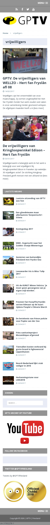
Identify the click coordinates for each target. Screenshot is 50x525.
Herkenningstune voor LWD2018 (27, 378)
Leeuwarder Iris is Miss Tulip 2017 (30, 272)
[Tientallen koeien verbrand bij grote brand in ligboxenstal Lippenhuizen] (8, 352)
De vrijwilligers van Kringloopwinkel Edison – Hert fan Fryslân (24, 150)
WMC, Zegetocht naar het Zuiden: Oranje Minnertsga (29, 244)
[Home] (16, 9)
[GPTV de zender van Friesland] (25, 20)
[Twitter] (27, 9)
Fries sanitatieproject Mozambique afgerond (27, 333)
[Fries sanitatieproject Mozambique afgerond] (8, 338)
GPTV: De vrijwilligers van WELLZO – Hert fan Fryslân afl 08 (24, 82)
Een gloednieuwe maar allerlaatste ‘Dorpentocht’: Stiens (29, 215)
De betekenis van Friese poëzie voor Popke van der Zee (31, 319)
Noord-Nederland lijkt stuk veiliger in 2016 (29, 364)
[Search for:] (25, 403)
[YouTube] (33, 9)
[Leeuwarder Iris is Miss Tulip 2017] (8, 276)
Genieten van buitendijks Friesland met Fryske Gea (28, 258)
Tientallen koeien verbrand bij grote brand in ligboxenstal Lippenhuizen (31, 349)
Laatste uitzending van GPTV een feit (30, 199)
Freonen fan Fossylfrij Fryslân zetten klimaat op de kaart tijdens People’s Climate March (31, 304)
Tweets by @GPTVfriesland (15, 475)
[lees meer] (39, 108)
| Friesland (35, 518)
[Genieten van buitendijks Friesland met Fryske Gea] (8, 262)
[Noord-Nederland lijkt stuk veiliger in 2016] (8, 368)
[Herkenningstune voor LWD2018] (8, 383)
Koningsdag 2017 (24, 229)
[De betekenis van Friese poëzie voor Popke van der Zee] (8, 324)
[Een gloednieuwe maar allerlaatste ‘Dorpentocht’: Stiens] (8, 218)
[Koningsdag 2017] (8, 234)
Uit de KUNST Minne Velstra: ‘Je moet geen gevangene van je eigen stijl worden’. (31, 288)
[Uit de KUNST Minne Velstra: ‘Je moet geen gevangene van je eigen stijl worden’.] (8, 291)
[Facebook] (22, 9)
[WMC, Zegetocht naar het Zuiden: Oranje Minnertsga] (8, 248)
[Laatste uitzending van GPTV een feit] (8, 203)
